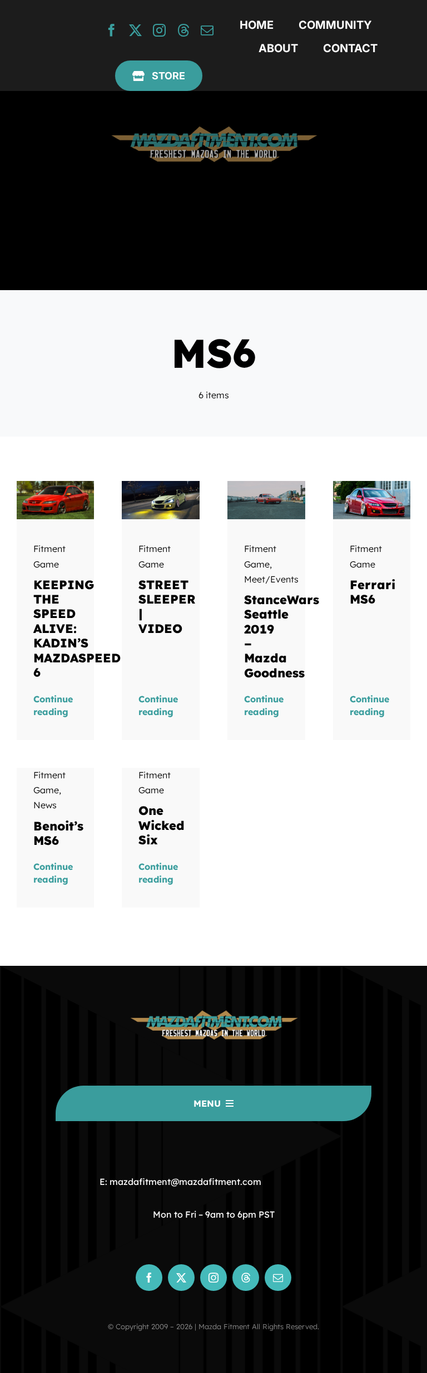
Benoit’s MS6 (58, 833)
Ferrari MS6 (372, 592)
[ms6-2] (161, 485)
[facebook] (111, 30)
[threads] (183, 30)
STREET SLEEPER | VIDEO (167, 606)
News (45, 804)
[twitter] (135, 30)
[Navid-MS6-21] (372, 485)
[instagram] (159, 30)
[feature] (56, 485)
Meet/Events (271, 579)
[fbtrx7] (266, 485)
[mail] (207, 30)
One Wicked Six (161, 825)
